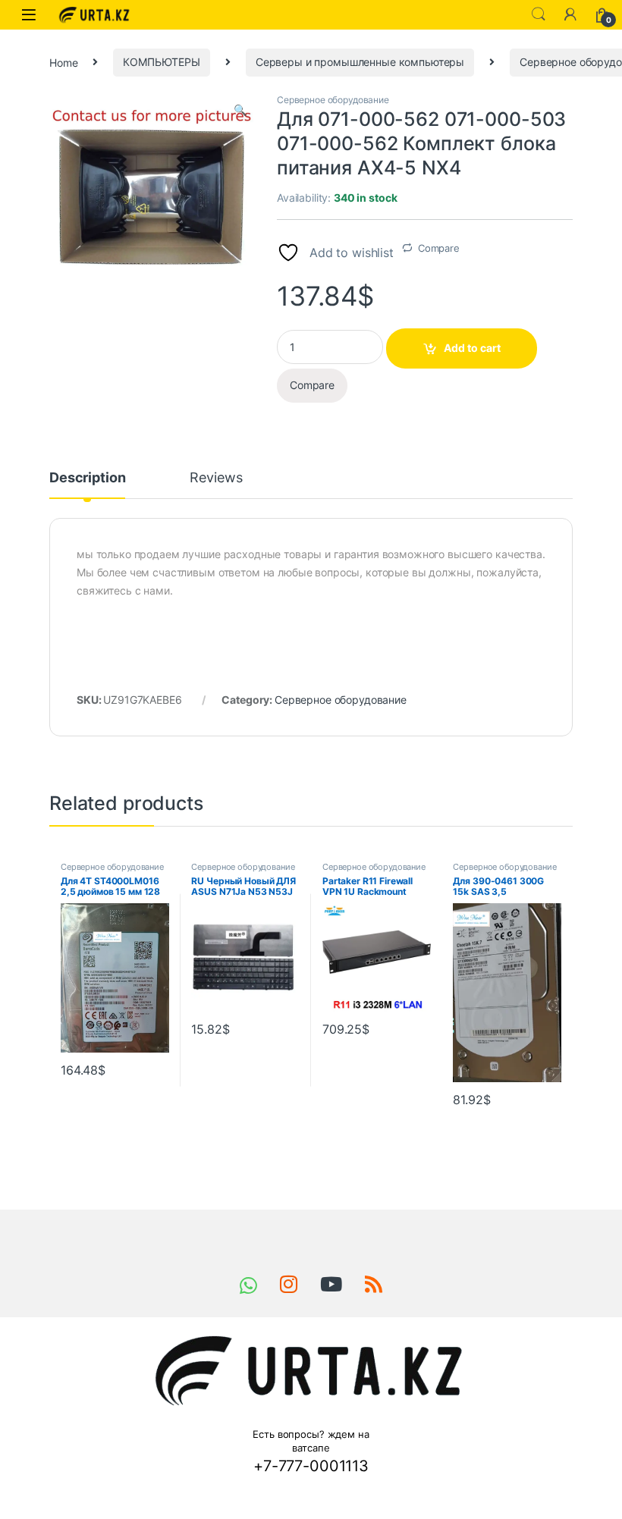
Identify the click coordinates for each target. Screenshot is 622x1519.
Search (538, 14)
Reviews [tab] (216, 478)
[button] (240, 110)
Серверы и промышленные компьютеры (360, 61)
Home (63, 61)
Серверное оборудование (333, 99)
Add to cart (472, 347)
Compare (439, 248)
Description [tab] (87, 478)
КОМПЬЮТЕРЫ (161, 61)
